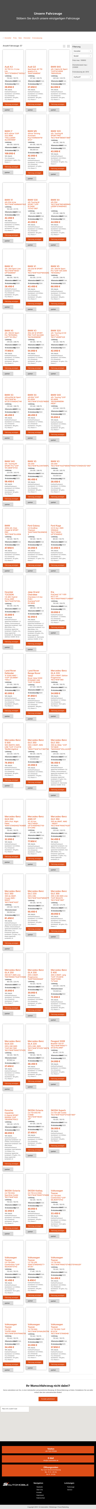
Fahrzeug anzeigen (11, 104)
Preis (15, 38)
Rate (20, 38)
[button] (64, 46)
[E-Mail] (39, 1459)
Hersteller (7, 38)
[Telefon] (40, 1449)
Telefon (50, 1449)
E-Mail (51, 1458)
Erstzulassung (37, 38)
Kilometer (27, 38)
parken (7, 110)
